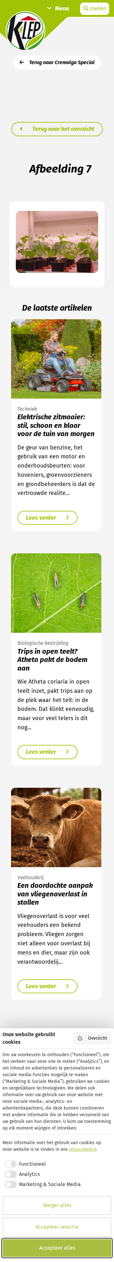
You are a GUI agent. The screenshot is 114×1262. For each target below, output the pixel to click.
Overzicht (97, 1038)
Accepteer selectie (57, 1227)
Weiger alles (57, 1205)
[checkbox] (24, 1164)
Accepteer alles (57, 1248)
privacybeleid (82, 1149)
